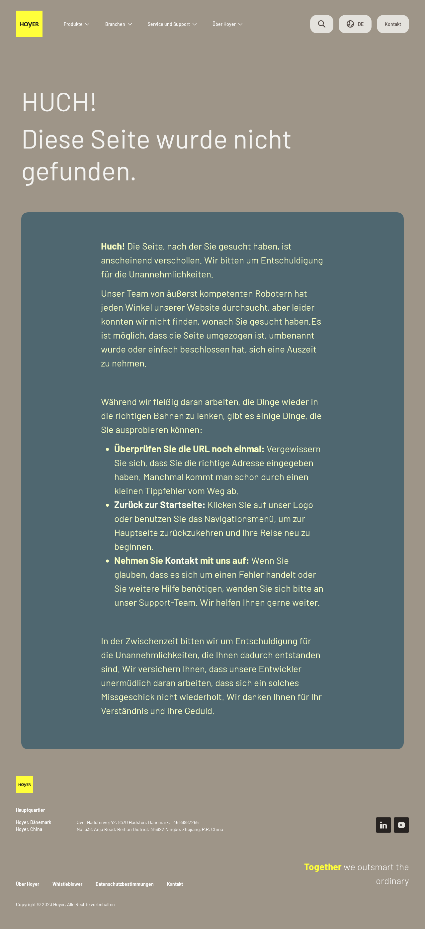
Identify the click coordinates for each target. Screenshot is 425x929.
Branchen (115, 24)
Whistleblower (67, 884)
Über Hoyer (224, 24)
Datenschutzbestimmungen (125, 884)
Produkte (73, 24)
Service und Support (169, 24)
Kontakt (393, 24)
